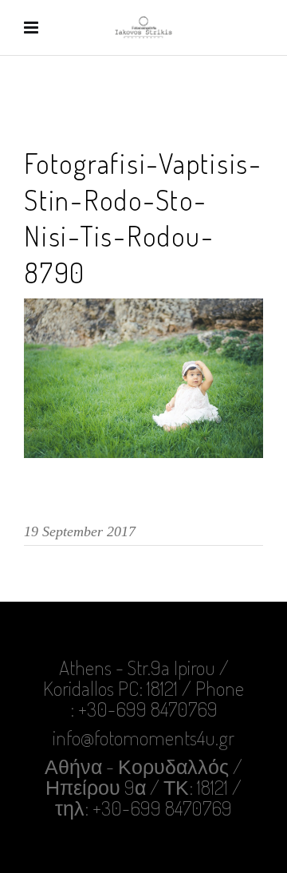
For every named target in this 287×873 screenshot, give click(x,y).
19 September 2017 (80, 531)
